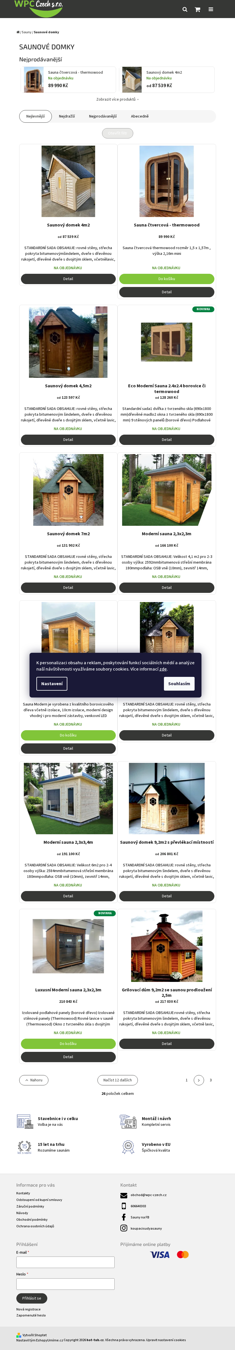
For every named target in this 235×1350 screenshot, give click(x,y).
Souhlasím (179, 684)
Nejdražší (67, 116)
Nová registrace (28, 1309)
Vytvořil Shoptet (35, 1335)
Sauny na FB (140, 1217)
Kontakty (23, 1193)
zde (163, 669)
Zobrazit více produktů (116, 99)
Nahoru (36, 1080)
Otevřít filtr (117, 133)
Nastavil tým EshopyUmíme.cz (39, 1340)
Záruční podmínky (30, 1206)
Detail (68, 279)
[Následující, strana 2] (199, 1080)
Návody (22, 1213)
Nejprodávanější (103, 116)
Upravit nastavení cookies (166, 1340)
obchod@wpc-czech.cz (149, 1195)
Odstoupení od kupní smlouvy (39, 1199)
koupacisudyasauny (146, 1228)
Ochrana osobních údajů (35, 1226)
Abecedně (140, 116)
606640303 (138, 1206)
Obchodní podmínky (32, 1219)
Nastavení (51, 684)
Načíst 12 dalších (117, 1080)
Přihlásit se (31, 1298)
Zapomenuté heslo (31, 1315)
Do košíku (166, 279)
